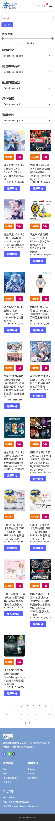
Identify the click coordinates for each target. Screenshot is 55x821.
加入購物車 (13, 613)
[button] (51, 5)
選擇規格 (12, 188)
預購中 (9, 157)
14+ (19, 157)
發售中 (35, 157)
